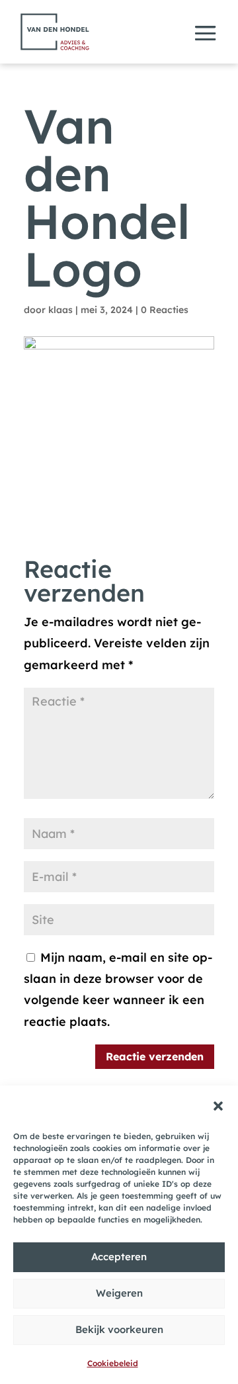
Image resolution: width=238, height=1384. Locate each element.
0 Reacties (164, 310)
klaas (60, 310)
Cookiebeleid (112, 1363)
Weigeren (119, 1293)
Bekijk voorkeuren (119, 1329)
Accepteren (119, 1256)
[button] (218, 1106)
